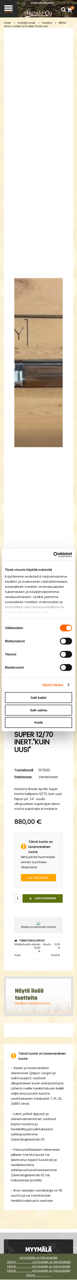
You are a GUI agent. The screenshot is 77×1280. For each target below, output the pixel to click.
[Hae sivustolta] (63, 10)
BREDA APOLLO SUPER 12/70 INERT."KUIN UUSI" (35, 24)
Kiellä (38, 722)
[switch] (66, 641)
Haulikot (47, 22)
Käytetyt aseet (26, 22)
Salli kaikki (38, 697)
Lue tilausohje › (39, 878)
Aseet (7, 22)
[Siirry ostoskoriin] (70, 9)
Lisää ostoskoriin (45, 898)
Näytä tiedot (53, 684)
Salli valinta (38, 710)
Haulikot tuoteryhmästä (32, 1003)
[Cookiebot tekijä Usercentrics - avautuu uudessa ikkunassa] (54, 554)
